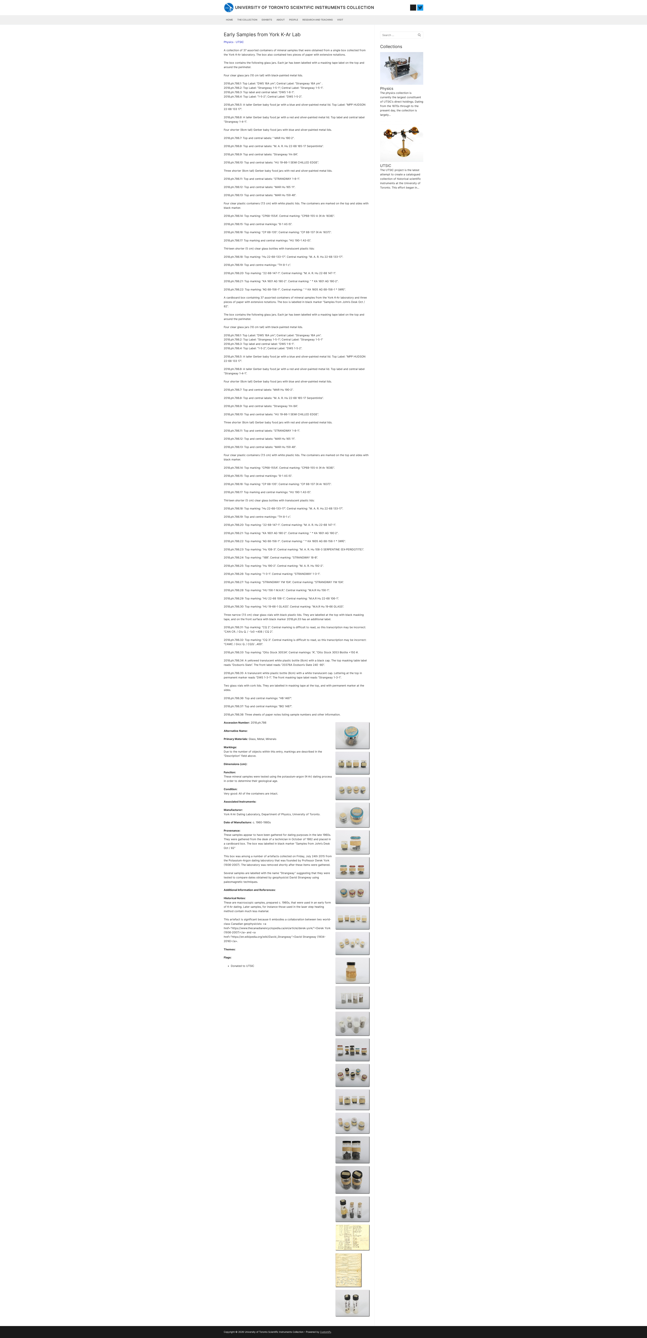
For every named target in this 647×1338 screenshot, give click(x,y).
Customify (325, 1331)
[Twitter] (420, 8)
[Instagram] (413, 8)
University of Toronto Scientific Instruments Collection (304, 7)
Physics (228, 42)
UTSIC (240, 42)
